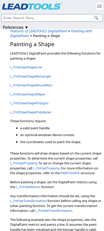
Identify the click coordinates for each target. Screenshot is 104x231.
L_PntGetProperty (23, 163)
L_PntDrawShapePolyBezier (30, 112)
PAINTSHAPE (70, 173)
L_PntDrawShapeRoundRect (31, 85)
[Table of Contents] (99, 6)
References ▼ (16, 27)
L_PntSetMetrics (28, 187)
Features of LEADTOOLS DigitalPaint (38, 31)
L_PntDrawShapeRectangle (30, 76)
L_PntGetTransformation (53, 210)
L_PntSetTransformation (28, 200)
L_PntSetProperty (46, 168)
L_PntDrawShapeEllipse (27, 94)
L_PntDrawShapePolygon (29, 103)
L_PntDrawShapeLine (26, 67)
